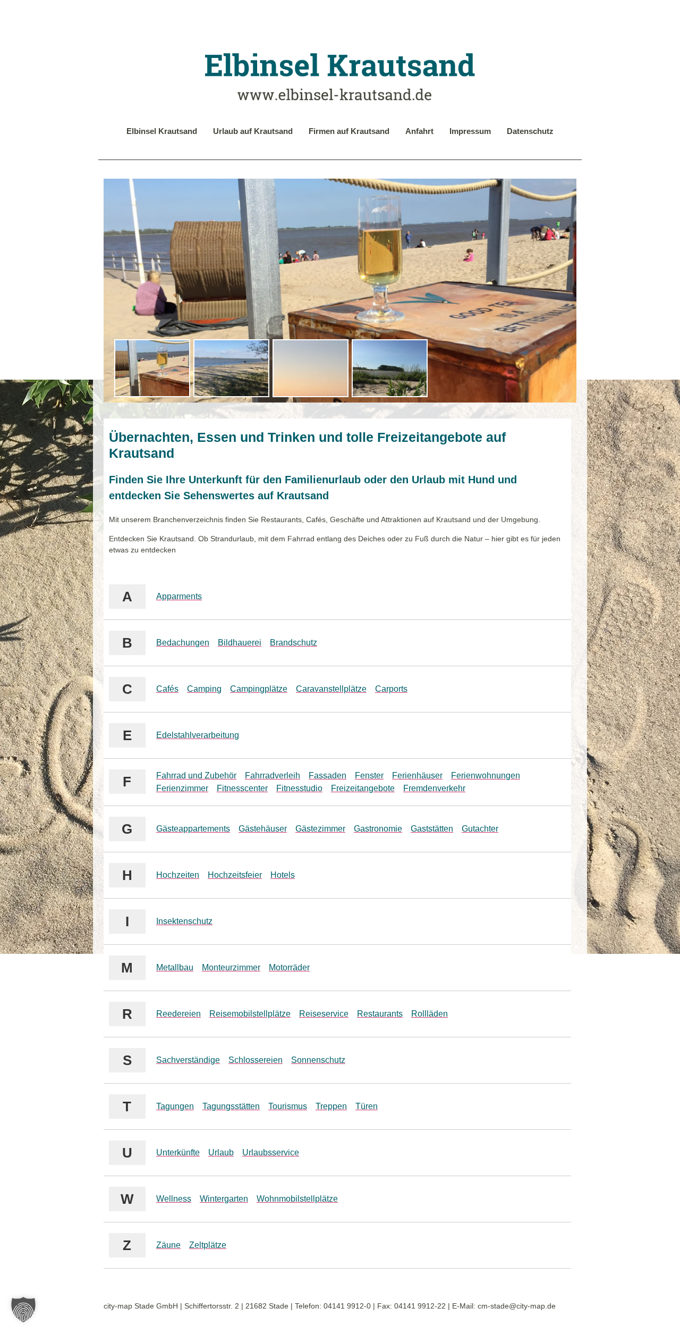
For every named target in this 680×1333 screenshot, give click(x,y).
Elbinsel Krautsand (161, 131)
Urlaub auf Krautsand (253, 131)
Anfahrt (419, 131)
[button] (23, 1309)
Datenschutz (530, 131)
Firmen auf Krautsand (349, 131)
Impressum (470, 131)
